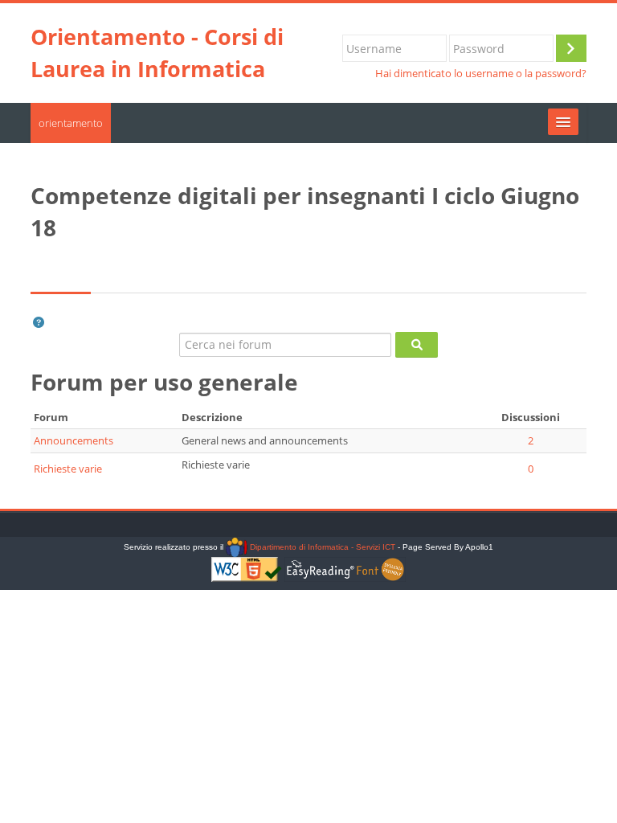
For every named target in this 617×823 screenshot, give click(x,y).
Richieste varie (68, 468)
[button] (39, 322)
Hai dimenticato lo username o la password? (480, 73)
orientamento (71, 123)
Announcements (73, 440)
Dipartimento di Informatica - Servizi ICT (320, 547)
